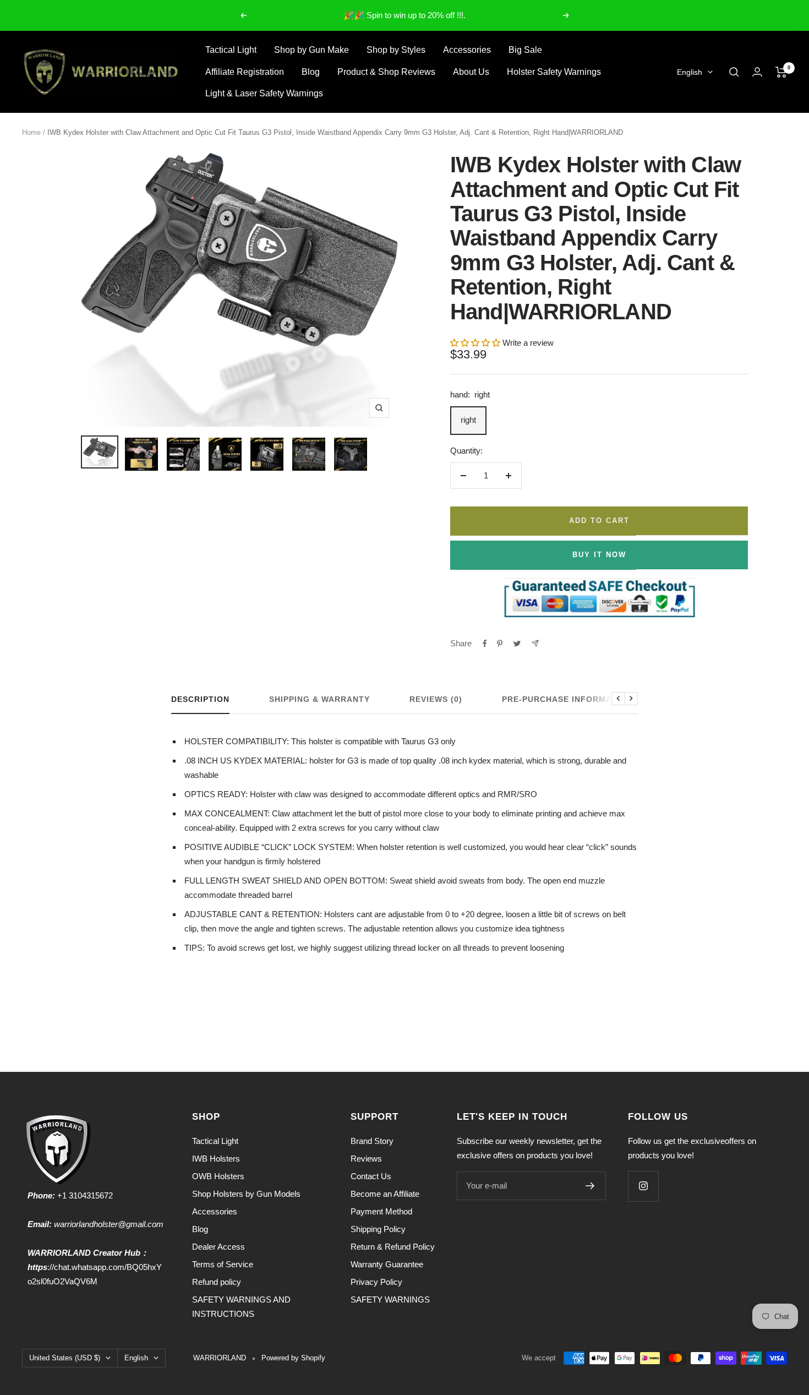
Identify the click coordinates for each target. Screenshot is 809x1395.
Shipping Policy (378, 1229)
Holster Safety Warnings (554, 72)
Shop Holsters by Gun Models (246, 1193)
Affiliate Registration (244, 72)
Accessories (467, 50)
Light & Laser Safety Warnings (264, 93)
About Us (471, 72)
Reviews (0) (435, 699)
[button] (476, 342)
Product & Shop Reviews (386, 72)
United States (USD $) (64, 1358)
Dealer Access (218, 1246)
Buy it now (599, 555)
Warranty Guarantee (387, 1264)
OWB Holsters (218, 1176)
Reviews (366, 1158)
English (689, 72)
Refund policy (216, 1282)
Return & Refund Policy (393, 1246)
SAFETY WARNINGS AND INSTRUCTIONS (241, 1306)
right (468, 419)
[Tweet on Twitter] (517, 643)
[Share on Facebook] (485, 643)
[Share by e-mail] (535, 643)
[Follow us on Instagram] (643, 1186)
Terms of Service (222, 1264)
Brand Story (372, 1141)
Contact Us (371, 1176)
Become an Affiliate (385, 1193)
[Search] (734, 72)
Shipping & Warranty (319, 699)
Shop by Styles (396, 50)
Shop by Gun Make (311, 50)
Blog (311, 72)
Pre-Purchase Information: (569, 699)
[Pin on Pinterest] (499, 643)
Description (200, 699)
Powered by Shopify (293, 1358)
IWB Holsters (216, 1158)
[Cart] (781, 72)
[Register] (590, 1186)
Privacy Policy (376, 1282)
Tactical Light (230, 50)
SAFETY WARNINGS (390, 1299)
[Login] (757, 72)
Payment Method (381, 1211)
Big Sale (525, 50)
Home (31, 132)
